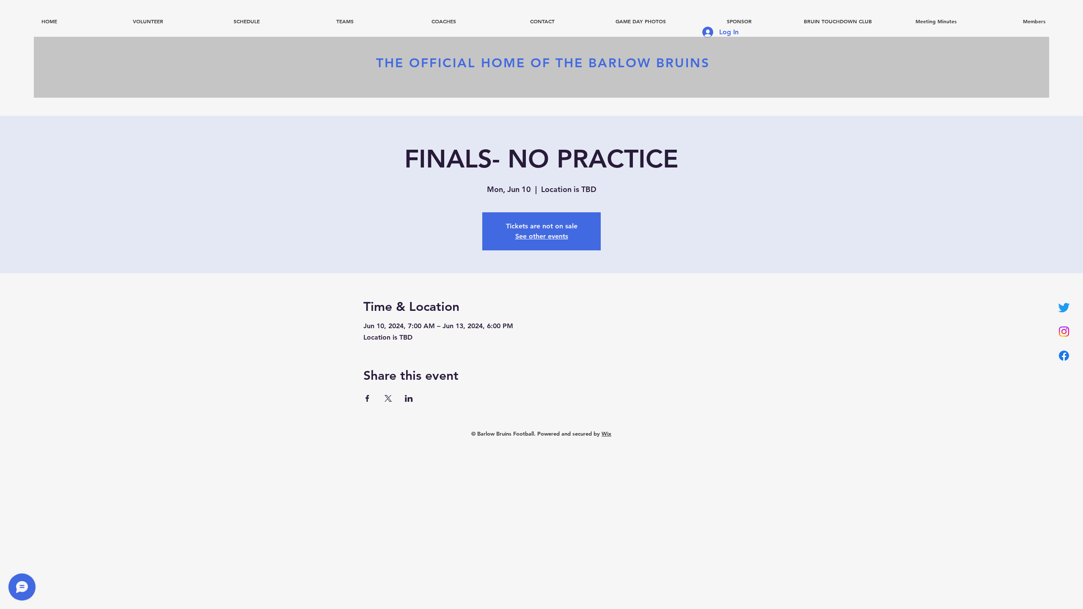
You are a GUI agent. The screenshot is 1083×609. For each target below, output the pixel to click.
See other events (541, 236)
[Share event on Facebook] (367, 398)
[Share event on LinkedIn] (409, 398)
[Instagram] (1064, 331)
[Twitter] (1064, 307)
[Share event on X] (388, 398)
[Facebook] (1064, 355)
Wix (606, 433)
